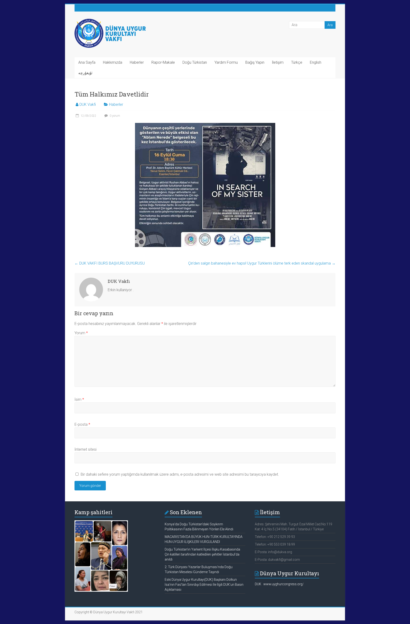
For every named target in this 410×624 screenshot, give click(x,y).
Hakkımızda (112, 62)
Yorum (81, 333)
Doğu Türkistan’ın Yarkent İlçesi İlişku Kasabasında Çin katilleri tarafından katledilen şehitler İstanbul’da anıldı (202, 554)
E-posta (82, 424)
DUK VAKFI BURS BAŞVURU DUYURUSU (110, 263)
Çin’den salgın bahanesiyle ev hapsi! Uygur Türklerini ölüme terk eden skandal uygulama (261, 263)
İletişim (278, 62)
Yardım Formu (226, 62)
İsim (79, 399)
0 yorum (114, 115)
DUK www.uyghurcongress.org (279, 584)
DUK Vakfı (87, 104)
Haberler (137, 62)
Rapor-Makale (163, 62)
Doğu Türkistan (194, 62)
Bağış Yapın (254, 62)
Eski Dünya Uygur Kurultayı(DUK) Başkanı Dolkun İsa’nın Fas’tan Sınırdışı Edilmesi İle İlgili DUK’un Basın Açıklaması (204, 584)
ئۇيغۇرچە (85, 73)
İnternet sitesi (86, 449)
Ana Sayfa (86, 62)
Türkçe (296, 62)
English (315, 62)
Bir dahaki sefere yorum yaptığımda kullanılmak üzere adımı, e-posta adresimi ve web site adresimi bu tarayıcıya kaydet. (180, 474)
